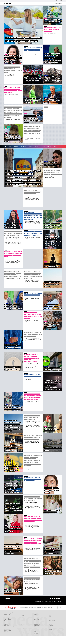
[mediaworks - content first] (10, 607)
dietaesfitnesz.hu (37, 624)
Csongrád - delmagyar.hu (8, 619)
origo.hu (20, 624)
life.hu (50, 615)
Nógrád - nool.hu (7, 629)
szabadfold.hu (21, 621)
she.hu (50, 616)
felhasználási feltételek (45, 601)
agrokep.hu (21, 630)
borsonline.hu (36, 633)
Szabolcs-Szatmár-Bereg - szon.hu (10, 631)
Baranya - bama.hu (7, 615)
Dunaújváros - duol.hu (7, 620)
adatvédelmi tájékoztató (38, 601)
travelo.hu (35, 623)
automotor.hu (36, 615)
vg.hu (20, 629)
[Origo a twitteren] (52, 598)
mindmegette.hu (36, 621)
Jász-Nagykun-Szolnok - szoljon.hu (10, 626)
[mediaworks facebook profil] (58, 607)
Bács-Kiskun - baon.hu (7, 614)
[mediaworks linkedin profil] (60, 607)
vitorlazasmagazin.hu (37, 625)
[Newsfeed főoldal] (7, 598)
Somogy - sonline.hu (7, 630)
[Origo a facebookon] (50, 598)
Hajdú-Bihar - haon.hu (7, 624)
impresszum (55, 601)
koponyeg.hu (51, 623)
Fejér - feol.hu (6, 621)
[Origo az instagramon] (55, 598)
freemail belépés (59, 3)
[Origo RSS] (59, 598)
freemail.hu (51, 621)
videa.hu (50, 624)
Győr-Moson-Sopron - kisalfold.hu (9, 623)
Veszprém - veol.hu (22, 614)
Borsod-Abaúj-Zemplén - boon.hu (9, 618)
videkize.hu (36, 626)
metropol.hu (51, 614)
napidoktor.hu (36, 620)
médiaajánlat (59, 601)
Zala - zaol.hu (21, 615)
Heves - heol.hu (6, 625)
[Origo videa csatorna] (57, 598)
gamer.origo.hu (36, 618)
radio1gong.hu (51, 630)
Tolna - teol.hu (6, 632)
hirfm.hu (50, 632)
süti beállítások (51, 601)
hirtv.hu (20, 623)
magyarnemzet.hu (22, 620)
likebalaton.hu (36, 619)
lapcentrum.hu (51, 625)
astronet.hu (36, 614)
